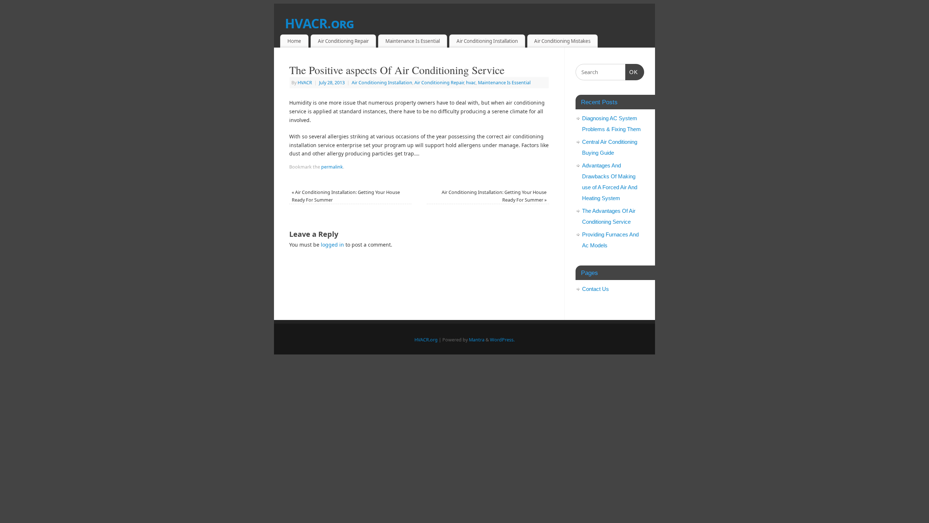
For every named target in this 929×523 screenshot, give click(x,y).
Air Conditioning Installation (487, 41)
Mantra (476, 340)
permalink (332, 167)
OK (631, 72)
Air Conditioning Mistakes (562, 41)
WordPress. (502, 340)
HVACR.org (319, 23)
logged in (332, 244)
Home (294, 41)
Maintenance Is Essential (412, 41)
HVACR (305, 83)
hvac (471, 83)
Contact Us (595, 289)
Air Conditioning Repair (343, 41)
